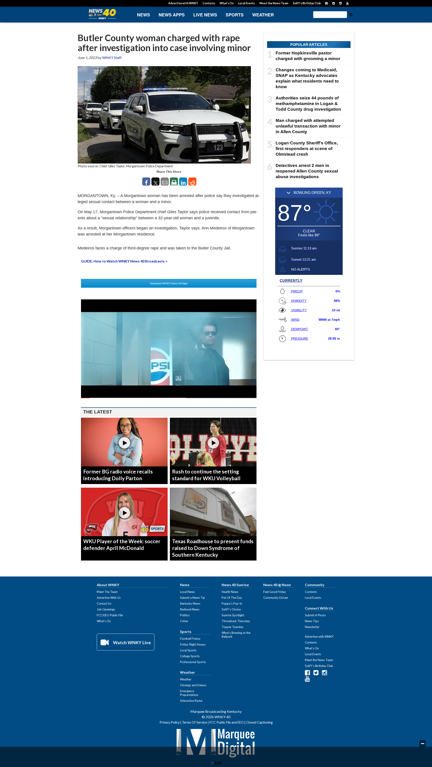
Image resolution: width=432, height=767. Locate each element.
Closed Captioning (259, 722)
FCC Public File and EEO (226, 722)
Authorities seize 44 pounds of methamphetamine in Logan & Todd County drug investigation (308, 104)
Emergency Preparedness (189, 693)
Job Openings (106, 609)
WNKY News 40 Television (102, 14)
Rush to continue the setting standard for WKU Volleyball (206, 474)
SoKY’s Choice (231, 609)
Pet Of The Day (232, 597)
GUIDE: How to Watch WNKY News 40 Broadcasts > (124, 261)
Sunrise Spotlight (233, 615)
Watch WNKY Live (131, 642)
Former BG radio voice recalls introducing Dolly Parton (118, 474)
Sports (235, 15)
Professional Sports (193, 662)
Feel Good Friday (274, 592)
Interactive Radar (191, 700)
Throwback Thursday (236, 621)
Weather (263, 15)
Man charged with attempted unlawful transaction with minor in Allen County (308, 126)
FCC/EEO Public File (110, 615)
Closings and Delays (193, 685)
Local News (187, 592)
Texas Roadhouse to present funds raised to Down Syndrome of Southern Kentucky (213, 548)
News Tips (312, 621)
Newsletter (312, 627)
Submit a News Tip (192, 597)
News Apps (172, 15)
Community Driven (275, 597)
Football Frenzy (190, 638)
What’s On (227, 3)
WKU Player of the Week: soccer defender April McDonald (121, 544)
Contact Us (104, 603)
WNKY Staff (112, 57)
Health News (230, 592)
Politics (184, 615)
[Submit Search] (351, 14)
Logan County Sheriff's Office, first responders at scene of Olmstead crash (307, 149)
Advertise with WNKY (183, 3)
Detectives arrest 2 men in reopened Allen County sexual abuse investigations (307, 171)
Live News (205, 15)
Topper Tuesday (232, 627)
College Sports (190, 656)
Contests (208, 3)
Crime (184, 621)
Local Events (246, 3)
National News (189, 609)
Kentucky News (190, 603)
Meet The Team (107, 592)
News (143, 15)
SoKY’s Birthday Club (307, 3)
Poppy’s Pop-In (232, 603)
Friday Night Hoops (193, 644)
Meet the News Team (273, 3)
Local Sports (188, 650)
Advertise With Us (109, 597)
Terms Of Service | (195, 722)
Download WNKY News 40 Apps (169, 283)
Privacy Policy (170, 722)
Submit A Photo (315, 615)
